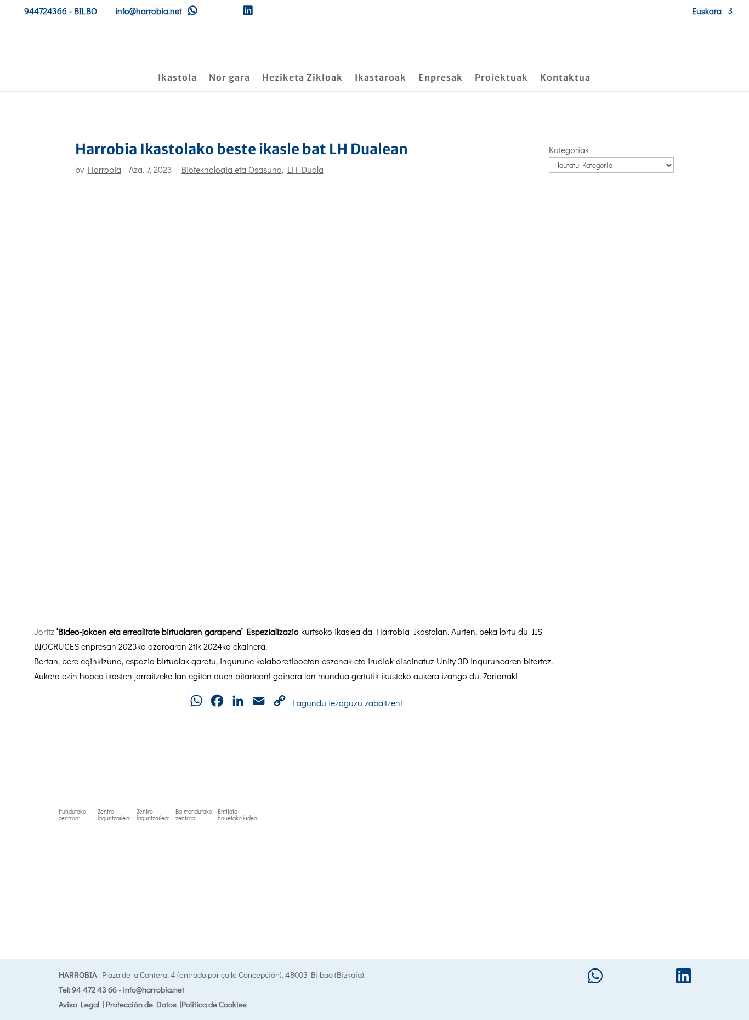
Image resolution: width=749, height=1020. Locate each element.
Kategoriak (569, 149)
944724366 (45, 10)
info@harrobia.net (153, 989)
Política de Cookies (214, 1004)
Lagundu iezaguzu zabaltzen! (347, 702)
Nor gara (229, 78)
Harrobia (104, 169)
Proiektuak (501, 78)
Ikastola (177, 78)
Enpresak (440, 78)
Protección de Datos (141, 1004)
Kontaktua (565, 78)
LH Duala (305, 169)
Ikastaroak (380, 78)
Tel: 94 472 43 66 (88, 989)
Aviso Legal (79, 1004)
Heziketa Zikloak (302, 78)
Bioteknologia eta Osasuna (231, 169)
